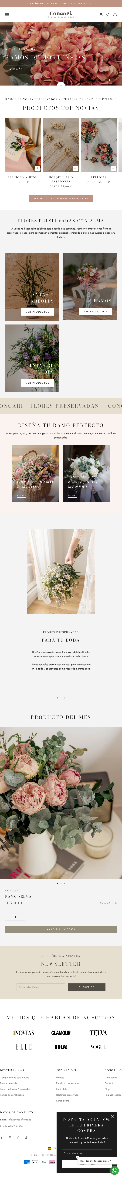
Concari (12, 890)
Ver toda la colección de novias (61, 198)
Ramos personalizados (12, 1095)
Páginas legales (113, 1095)
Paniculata (61, 1089)
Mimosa (60, 1077)
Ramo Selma (18, 896)
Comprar (17, 69)
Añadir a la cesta (61, 929)
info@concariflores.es (19, 1119)
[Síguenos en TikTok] (26, 1137)
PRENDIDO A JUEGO (23, 177)
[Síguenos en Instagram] (9, 1137)
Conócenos (111, 1077)
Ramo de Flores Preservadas (15, 1089)
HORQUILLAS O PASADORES (61, 179)
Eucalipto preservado (67, 1083)
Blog (107, 1089)
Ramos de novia (8, 1083)
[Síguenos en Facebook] (1, 1137)
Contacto (109, 1083)
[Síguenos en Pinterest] (18, 1137)
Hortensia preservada (67, 1095)
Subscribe (86, 987)
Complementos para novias (14, 1077)
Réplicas (99, 177)
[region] (61, 54)
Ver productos (37, 312)
